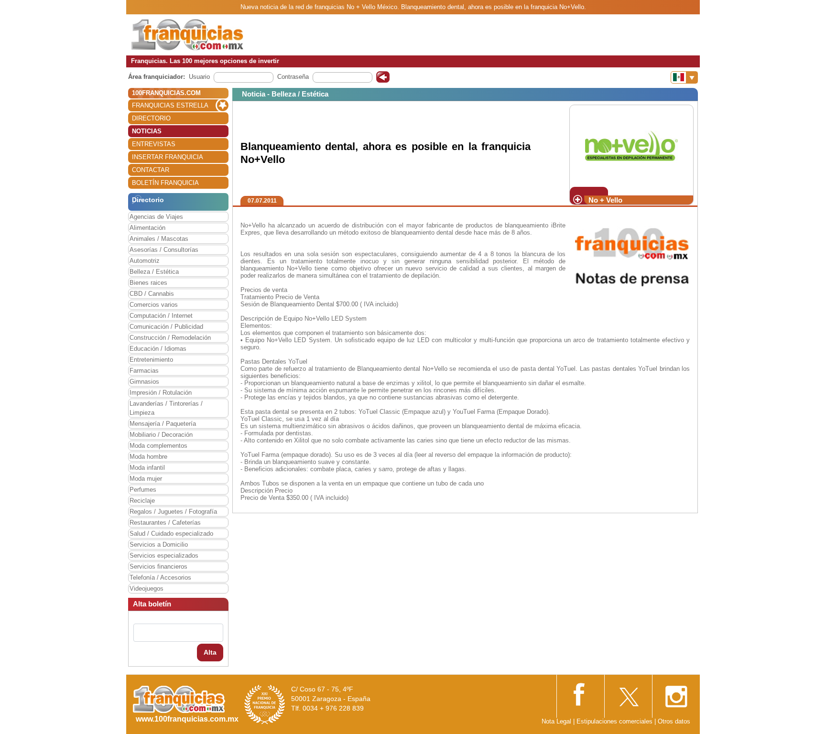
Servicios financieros (158, 566)
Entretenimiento (151, 359)
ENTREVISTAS (153, 144)
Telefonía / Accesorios (160, 577)
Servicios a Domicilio (159, 544)
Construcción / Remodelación (170, 337)
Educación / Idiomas (158, 348)
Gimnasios (144, 381)
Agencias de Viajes (156, 216)
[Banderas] (684, 77)
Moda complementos (158, 445)
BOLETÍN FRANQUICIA (165, 182)
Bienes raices (148, 282)
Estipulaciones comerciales (615, 721)
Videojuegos (146, 588)
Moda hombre (148, 456)
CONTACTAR (150, 169)
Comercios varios (154, 304)
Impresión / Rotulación (161, 392)
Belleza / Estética (154, 271)
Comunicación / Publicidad (166, 326)
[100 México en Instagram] (675, 693)
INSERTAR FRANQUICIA (167, 157)
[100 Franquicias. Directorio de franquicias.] (187, 34)
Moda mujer (146, 478)
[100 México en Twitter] (628, 693)
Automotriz (145, 260)
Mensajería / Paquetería (163, 423)
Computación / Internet (161, 315)
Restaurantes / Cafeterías (165, 522)
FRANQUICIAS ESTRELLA (170, 105)
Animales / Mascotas (159, 238)
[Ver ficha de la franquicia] (631, 145)
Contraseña (293, 76)
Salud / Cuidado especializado (171, 533)
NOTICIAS (147, 131)
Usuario (199, 76)
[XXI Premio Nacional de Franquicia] (265, 704)
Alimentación (147, 227)
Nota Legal (556, 721)
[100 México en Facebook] (580, 693)
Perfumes (143, 489)
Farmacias (144, 370)
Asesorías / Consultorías (164, 249)
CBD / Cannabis (152, 293)
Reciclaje (142, 500)
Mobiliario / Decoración (161, 434)
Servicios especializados (164, 555)
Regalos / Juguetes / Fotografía (173, 511)
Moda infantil (147, 467)
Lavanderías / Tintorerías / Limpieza (166, 408)
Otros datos (674, 721)
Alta (210, 652)
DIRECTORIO (151, 118)
